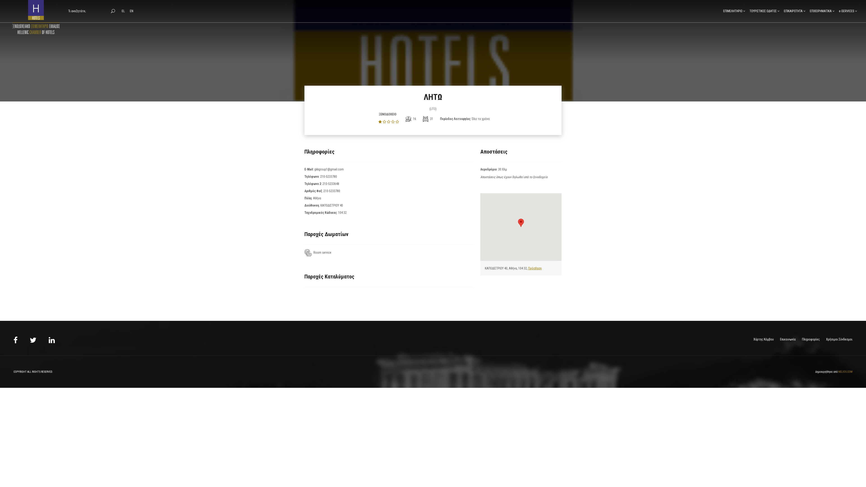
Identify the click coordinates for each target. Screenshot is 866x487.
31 (431, 119)
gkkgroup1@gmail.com (329, 169)
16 (414, 119)
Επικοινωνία (788, 339)
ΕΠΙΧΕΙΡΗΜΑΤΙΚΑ (821, 11)
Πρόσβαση (535, 268)
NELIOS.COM (845, 371)
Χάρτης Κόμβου (763, 339)
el (123, 11)
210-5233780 (328, 176)
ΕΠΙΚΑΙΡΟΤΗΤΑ (793, 11)
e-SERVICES (846, 11)
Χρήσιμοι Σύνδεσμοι (839, 339)
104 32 (342, 212)
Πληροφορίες (811, 339)
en (131, 11)
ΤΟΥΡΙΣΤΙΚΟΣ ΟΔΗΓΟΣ (763, 11)
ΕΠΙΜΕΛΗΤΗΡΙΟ (732, 11)
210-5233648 (330, 184)
